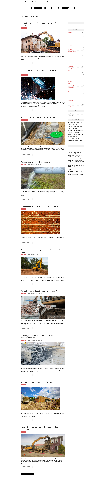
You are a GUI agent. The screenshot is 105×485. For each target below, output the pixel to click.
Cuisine (69, 47)
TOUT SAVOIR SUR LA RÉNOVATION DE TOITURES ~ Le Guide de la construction (76, 167)
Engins (69, 60)
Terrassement (70, 100)
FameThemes (81, 483)
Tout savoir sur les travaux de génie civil (37, 382)
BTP (68, 36)
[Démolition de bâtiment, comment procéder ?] (43, 307)
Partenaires (46, 1)
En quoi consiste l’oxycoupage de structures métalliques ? (38, 71)
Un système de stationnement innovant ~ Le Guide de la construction (74, 154)
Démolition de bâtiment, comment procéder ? (39, 291)
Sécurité (69, 96)
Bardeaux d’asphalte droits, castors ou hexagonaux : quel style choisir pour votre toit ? (75, 140)
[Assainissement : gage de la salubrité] (43, 177)
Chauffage (70, 41)
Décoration (70, 49)
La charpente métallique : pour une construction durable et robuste (40, 336)
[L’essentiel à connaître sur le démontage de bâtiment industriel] (43, 445)
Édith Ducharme (31, 27)
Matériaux (70, 74)
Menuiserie (70, 77)
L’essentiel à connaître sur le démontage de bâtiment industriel (42, 428)
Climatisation (70, 43)
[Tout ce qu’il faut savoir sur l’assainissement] (43, 133)
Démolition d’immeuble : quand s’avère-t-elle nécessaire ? (39, 24)
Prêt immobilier (71, 85)
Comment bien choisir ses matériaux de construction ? (42, 206)
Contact (69, 113)
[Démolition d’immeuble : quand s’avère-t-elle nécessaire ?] (40, 41)
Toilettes (69, 102)
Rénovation (70, 89)
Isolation (69, 70)
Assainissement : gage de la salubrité (35, 162)
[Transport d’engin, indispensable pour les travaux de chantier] (34, 266)
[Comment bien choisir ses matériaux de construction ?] (40, 222)
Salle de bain (70, 93)
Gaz (68, 64)
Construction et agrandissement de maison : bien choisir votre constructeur (76, 175)
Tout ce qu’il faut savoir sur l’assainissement (38, 117)
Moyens (40, 1)
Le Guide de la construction (52, 8)
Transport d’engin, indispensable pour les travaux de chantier (42, 251)
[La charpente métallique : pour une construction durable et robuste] (43, 353)
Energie (69, 58)
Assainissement (25, 119)
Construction (70, 45)
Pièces (69, 83)
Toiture (69, 104)
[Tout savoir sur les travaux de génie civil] (40, 398)
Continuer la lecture (26, 63)
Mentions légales (71, 115)
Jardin (69, 72)
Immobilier (70, 68)
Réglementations (71, 87)
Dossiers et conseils (25, 1)
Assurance (70, 34)
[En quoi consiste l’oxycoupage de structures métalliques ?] (38, 88)
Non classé (24, 164)
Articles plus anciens (28, 473)
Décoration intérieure (72, 51)
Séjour (69, 98)
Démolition (70, 53)
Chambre (69, 39)
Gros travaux (34, 1)
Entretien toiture (71, 62)
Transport (70, 106)
